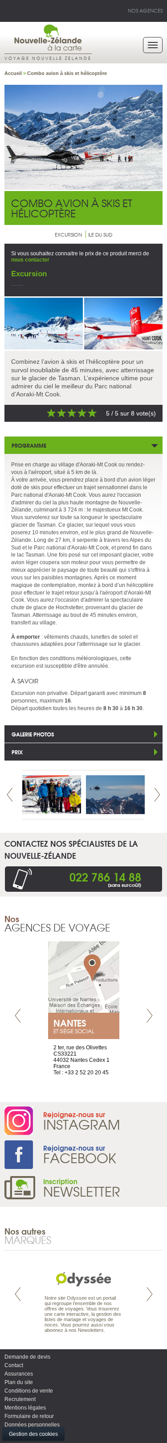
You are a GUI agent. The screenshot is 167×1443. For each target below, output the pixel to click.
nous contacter (30, 260)
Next (157, 795)
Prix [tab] (17, 752)
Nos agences (145, 10)
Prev (10, 795)
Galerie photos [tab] (33, 734)
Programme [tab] (29, 445)
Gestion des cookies (33, 1434)
